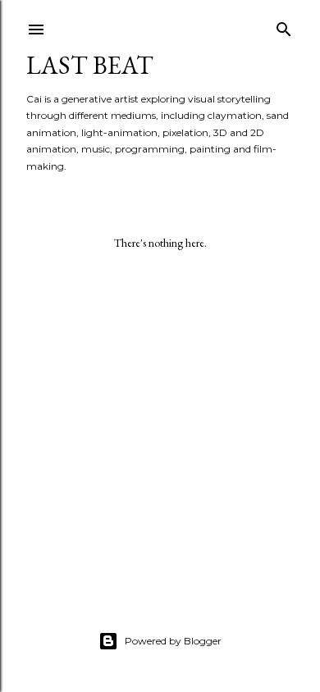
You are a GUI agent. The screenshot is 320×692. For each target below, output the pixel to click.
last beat (89, 65)
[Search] (284, 26)
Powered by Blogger (173, 641)
